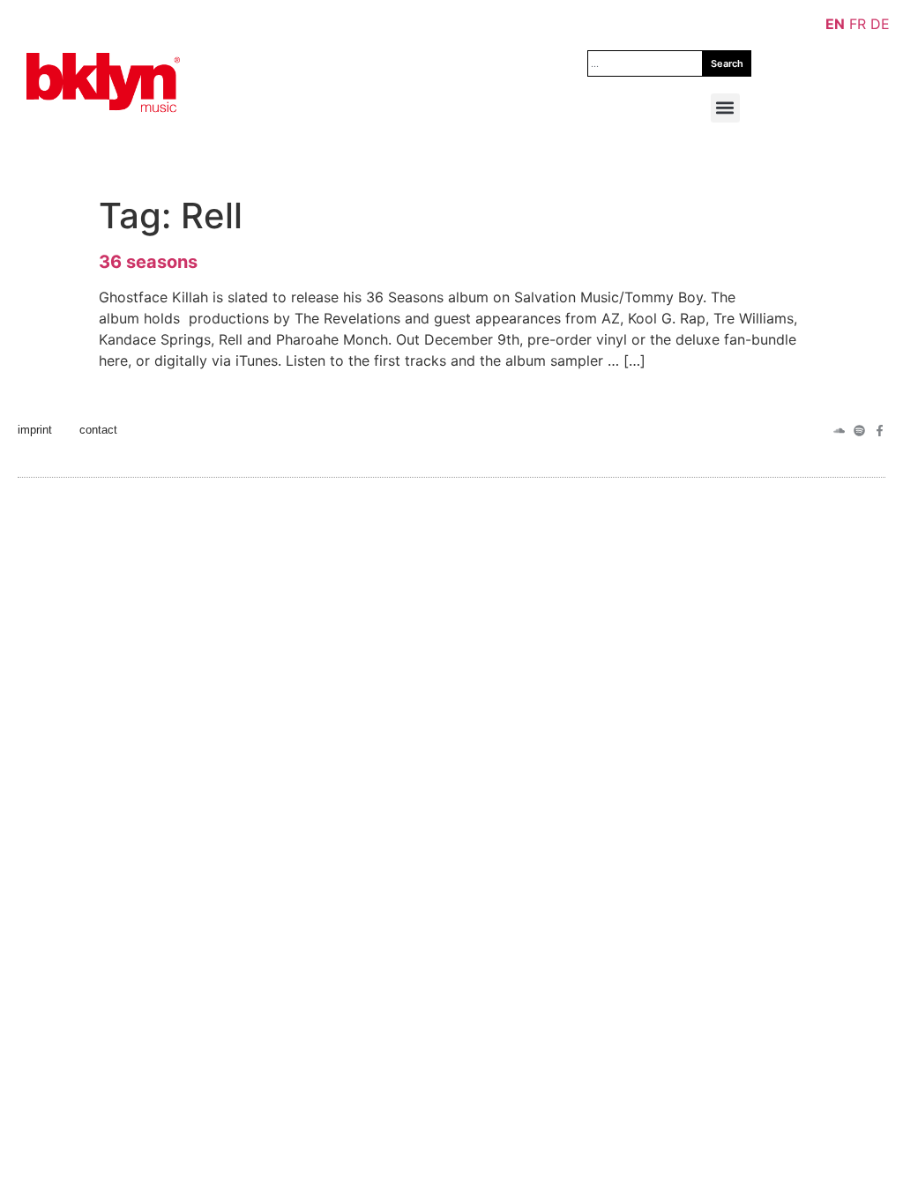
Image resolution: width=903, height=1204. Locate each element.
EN (835, 24)
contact (98, 429)
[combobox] (645, 63)
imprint (35, 429)
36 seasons (148, 261)
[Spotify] (859, 430)
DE (880, 24)
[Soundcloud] (839, 430)
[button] (725, 108)
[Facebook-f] (879, 430)
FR (857, 24)
